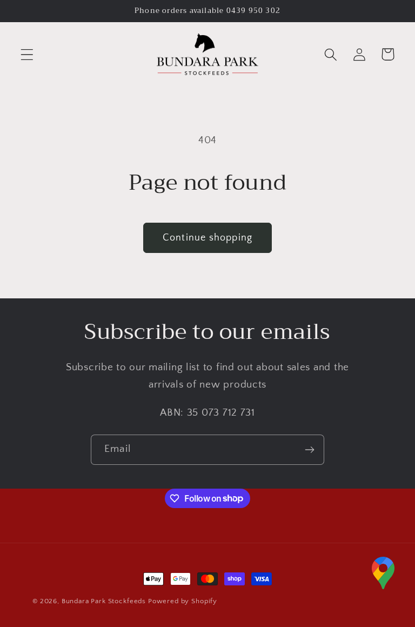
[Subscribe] (309, 450)
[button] (27, 54)
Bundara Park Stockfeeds (104, 601)
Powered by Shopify (182, 601)
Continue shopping (207, 237)
